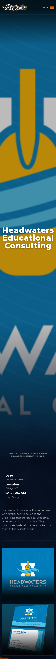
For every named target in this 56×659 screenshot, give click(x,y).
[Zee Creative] (14, 7)
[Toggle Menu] (51, 7)
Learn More (28, 574)
